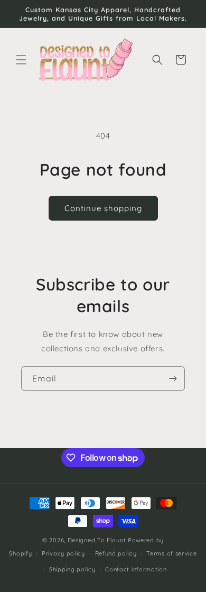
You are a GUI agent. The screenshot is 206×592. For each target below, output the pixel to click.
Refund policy (116, 553)
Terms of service (171, 553)
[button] (21, 59)
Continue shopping (103, 208)
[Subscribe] (172, 378)
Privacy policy (63, 553)
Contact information (135, 569)
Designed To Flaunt (97, 540)
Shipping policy (72, 569)
